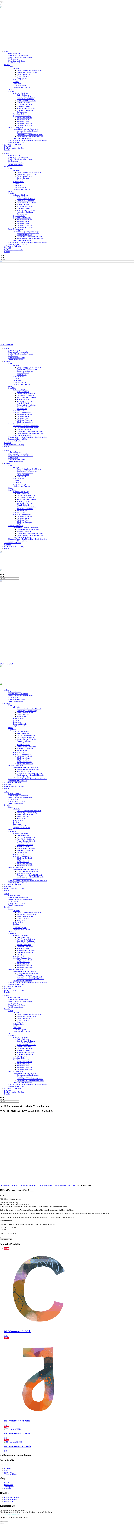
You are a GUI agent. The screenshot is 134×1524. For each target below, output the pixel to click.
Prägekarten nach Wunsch (21, 87)
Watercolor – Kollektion (25, 110)
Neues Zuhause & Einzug (16, 61)
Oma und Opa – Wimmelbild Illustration (30, 135)
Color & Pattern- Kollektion (26, 97)
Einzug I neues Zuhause (25, 74)
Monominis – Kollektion (25, 104)
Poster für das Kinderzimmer (22, 138)
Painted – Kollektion (23, 106)
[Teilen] (5, 1521)
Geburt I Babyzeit (23, 76)
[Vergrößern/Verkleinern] (1, 1521)
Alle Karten (16, 68)
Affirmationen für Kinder (12, 144)
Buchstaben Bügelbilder (20, 93)
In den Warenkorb (6, 1239)
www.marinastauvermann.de (9, 1514)
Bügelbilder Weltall (23, 119)
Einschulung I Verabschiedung (27, 72)
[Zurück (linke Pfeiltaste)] (1, 1523)
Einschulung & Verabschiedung (18, 55)
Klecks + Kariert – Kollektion (26, 101)
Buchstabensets (22, 112)
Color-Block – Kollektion (25, 99)
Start (1, 1185)
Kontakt (7, 150)
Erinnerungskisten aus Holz (17, 142)
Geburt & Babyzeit (14, 53)
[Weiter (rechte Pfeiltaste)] (3, 1523)
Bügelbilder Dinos (23, 121)
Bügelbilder (12, 91)
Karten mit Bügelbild (19, 85)
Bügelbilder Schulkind (24, 118)
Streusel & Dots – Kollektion (26, 108)
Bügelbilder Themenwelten (22, 116)
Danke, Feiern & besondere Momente (20, 57)
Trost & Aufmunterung (15, 63)
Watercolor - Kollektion (45, 1185)
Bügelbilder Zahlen (19, 114)
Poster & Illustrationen (15, 127)
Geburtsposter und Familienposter (28, 131)
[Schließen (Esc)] (7, 1521)
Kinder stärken (13, 59)
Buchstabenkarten (18, 80)
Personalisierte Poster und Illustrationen (26, 129)
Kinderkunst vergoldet (24, 133)
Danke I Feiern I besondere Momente (29, 70)
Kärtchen (16, 82)
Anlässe (6, 51)
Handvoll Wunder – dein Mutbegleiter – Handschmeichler (27, 140)
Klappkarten (17, 84)
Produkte (7, 65)
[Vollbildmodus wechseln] (3, 1521)
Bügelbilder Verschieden (25, 125)
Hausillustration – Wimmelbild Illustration (30, 136)
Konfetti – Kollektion (24, 102)
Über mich (7, 146)
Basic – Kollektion (23, 95)
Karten (10, 67)
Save (7, 1248)
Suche (2, 1)
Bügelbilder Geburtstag (24, 123)
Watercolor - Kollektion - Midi (65, 1185)
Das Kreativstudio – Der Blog (14, 148)
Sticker (10, 89)
